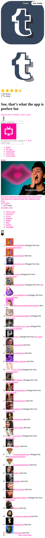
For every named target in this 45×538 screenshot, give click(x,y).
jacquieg (16, 274)
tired (2, 199)
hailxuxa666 (18, 345)
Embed (8, 225)
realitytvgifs (10, 266)
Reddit (8, 220)
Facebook (9, 214)
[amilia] (9, 473)
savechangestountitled (21, 316)
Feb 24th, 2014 (6, 208)
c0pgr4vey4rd (18, 264)
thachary (16, 446)
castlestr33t (17, 409)
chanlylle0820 (18, 245)
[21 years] (9, 436)
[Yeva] (9, 428)
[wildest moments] (9, 508)
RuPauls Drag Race (20, 199)
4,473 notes (5, 203)
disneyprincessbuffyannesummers (26, 305)
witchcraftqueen (12, 297)
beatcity (16, 473)
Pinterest (9, 218)
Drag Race (9, 199)
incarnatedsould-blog (21, 454)
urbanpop (17, 481)
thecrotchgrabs (18, 489)
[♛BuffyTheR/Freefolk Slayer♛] (9, 305)
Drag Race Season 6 (8, 197)
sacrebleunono (11, 276)
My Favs (9, 149)
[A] (9, 524)
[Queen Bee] (9, 345)
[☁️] (9, 370)
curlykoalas (17, 533)
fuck (29, 197)
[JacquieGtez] (9, 274)
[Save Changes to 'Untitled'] (9, 316)
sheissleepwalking (20, 498)
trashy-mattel (18, 428)
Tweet (8, 216)
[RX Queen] (9, 264)
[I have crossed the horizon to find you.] (9, 533)
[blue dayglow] (9, 361)
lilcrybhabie (17, 380)
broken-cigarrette (19, 361)
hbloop (16, 508)
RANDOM (10, 151)
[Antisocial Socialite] (9, 390)
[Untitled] (9, 245)
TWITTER (10, 154)
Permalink (9, 227)
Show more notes (25, 535)
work (34, 197)
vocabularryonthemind (21, 516)
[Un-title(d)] (9, 498)
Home (8, 147)
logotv (3, 160)
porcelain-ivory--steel (21, 326)
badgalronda (18, 419)
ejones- (12, 318)
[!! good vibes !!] (9, 489)
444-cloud (38, 337)
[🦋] (9, 419)
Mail (7, 223)
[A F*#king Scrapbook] (9, 516)
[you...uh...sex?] (9, 295)
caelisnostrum (18, 524)
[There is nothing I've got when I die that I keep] (9, 337)
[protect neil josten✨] (9, 409)
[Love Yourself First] (9, 326)
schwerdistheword (20, 295)
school (38, 197)
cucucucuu (17, 436)
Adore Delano (22, 197)
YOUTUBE (10, 156)
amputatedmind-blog (13, 247)
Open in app (10, 212)
